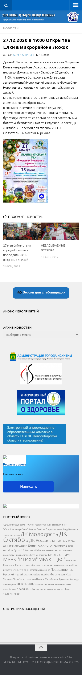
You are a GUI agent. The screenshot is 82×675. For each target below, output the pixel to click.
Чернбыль (18, 579)
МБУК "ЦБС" (52, 559)
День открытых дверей (15, 545)
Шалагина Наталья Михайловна (41, 579)
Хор (68, 574)
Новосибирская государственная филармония (48, 565)
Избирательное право (46, 550)
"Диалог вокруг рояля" (14, 524)
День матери (66, 541)
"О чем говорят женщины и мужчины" (47, 524)
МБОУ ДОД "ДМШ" (60, 554)
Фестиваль (57, 574)
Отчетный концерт (40, 570)
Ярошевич (64, 579)
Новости (11, 28)
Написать (28, 486)
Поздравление (62, 569)
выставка (26, 583)
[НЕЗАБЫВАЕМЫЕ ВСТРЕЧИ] (60, 231)
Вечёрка (41, 529)
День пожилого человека (47, 545)
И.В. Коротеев (27, 550)
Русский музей (13, 574)
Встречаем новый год (57, 529)
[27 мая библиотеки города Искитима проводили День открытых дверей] (22, 231)
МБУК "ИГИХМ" (20, 559)
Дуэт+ (17, 550)
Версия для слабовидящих (43, 292)
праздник (23, 589)
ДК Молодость (39, 534)
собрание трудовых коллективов (47, 589)
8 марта (32, 529)
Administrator (23, 54)
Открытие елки (20, 570)
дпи (14, 589)
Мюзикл (19, 565)
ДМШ (53, 541)
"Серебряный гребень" (15, 529)
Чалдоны (8, 579)
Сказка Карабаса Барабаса (36, 574)
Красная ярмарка (39, 555)
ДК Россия (39, 540)
